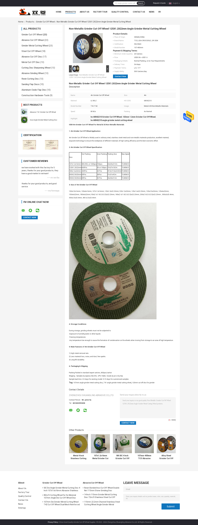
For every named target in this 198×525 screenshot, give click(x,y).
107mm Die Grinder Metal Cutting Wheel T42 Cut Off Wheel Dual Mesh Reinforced (62, 503)
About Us (84, 12)
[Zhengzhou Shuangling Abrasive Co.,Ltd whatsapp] (32, 210)
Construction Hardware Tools (35, 95)
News (151, 12)
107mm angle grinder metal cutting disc (88, 383)
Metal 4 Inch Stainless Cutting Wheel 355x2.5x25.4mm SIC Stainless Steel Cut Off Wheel (78, 457)
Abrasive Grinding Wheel (33, 73)
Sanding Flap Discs (30, 84)
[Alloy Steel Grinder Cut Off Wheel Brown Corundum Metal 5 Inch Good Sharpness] (166, 443)
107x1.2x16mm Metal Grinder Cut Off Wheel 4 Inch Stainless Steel (100, 457)
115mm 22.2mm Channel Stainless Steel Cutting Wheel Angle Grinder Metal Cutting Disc (102, 503)
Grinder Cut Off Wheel (45, 22)
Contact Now (120, 76)
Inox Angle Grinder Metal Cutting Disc (43, 120)
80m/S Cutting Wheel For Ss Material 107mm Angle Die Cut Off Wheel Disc (60, 496)
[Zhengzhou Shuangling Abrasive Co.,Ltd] (33, 12)
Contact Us (139, 12)
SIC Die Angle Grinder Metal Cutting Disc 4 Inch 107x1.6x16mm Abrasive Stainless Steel (62, 489)
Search (140, 3)
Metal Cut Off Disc (31, 62)
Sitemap (22, 508)
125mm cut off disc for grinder (143, 383)
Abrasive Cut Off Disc (32, 56)
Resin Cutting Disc (30, 79)
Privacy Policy (53, 522)
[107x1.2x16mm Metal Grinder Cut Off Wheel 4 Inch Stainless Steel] (100, 443)
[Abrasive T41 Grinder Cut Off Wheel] (24, 112)
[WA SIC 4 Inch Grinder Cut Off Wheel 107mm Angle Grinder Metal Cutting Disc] (122, 443)
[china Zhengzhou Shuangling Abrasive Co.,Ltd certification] (29, 145)
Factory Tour (100, 12)
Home (58, 12)
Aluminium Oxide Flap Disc (34, 90)
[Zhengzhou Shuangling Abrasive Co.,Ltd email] (25, 210)
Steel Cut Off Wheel (31, 51)
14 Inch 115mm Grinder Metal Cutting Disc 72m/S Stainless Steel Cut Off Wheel (100, 496)
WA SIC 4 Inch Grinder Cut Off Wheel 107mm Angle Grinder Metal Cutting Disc (122, 457)
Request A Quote (159, 3)
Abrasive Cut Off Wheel (33, 40)
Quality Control (120, 12)
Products (70, 12)
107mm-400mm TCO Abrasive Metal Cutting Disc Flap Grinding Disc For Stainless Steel (144, 457)
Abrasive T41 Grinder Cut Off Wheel (43, 112)
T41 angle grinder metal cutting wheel (117, 383)
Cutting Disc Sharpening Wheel (36, 67)
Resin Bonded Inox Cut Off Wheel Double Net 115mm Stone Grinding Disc (101, 489)
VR (159, 12)
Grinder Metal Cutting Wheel (35, 45)
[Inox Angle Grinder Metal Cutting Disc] (24, 120)
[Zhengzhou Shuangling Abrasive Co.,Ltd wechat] (39, 210)
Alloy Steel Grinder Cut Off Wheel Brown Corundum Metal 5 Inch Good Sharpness (166, 457)
